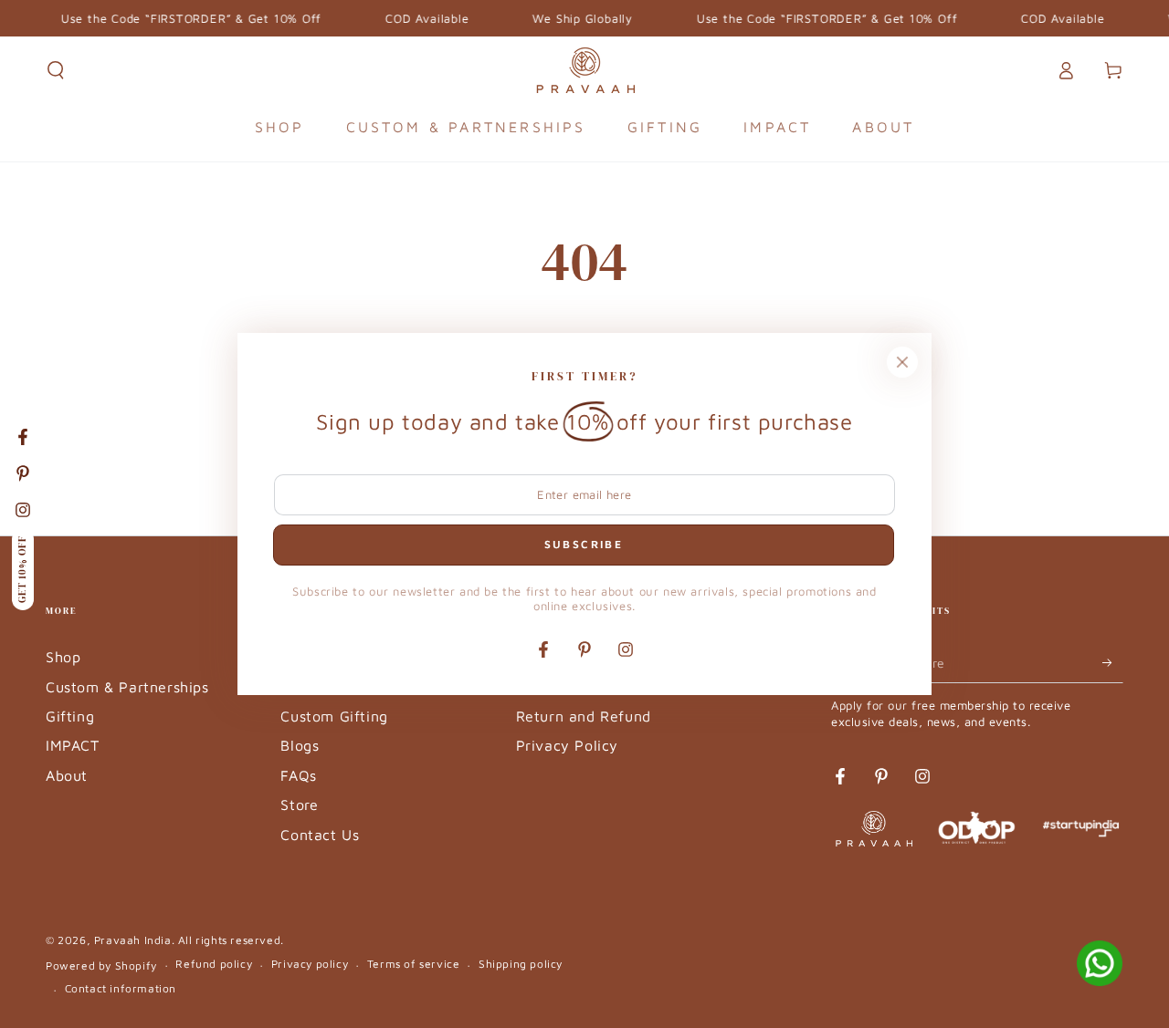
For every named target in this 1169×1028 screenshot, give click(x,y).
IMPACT (73, 745)
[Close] (902, 362)
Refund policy (213, 964)
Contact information (120, 988)
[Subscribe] (1112, 662)
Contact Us (319, 834)
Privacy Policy (567, 745)
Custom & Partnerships (127, 687)
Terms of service (413, 964)
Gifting (70, 716)
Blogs (299, 745)
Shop (63, 657)
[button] (55, 70)
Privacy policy (309, 964)
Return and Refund (583, 716)
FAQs (298, 775)
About (67, 775)
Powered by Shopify (101, 965)
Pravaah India (133, 940)
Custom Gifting (333, 716)
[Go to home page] (585, 70)
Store (299, 804)
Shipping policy (521, 964)
